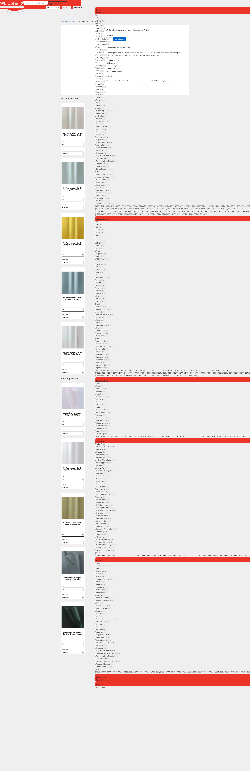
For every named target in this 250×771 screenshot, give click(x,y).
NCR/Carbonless (104, 505)
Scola (99, 328)
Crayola (100, 391)
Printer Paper (103, 193)
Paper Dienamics (104, 142)
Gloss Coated (103, 179)
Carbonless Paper (104, 177)
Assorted (101, 269)
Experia (101, 129)
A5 (98, 18)
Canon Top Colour (104, 111)
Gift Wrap (101, 478)
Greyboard (101, 182)
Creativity (101, 394)
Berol (99, 386)
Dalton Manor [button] (101, 685)
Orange (101, 87)
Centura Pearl (104, 309)
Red (99, 95)
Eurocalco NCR (103, 126)
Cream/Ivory (102, 76)
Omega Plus (102, 137)
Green (100, 81)
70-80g (101, 49)
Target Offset (102, 158)
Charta (100, 582)
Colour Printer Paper (106, 460)
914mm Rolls (102, 44)
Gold (99, 79)
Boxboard (101, 452)
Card (100, 256)
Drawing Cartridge (104, 346)
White (101, 65)
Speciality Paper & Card (106, 529)
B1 (99, 36)
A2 (98, 235)
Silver (99, 97)
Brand (97, 103)
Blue (100, 71)
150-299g (102, 57)
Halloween (102, 484)
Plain (100, 362)
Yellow (100, 100)
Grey (100, 84)
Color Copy (101, 113)
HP (98, 616)
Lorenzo (100, 624)
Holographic (102, 349)
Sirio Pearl (102, 330)
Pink (99, 89)
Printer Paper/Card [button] (103, 13)
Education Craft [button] (102, 381)
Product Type (100, 407)
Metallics (101, 352)
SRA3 (100, 26)
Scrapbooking (103, 365)
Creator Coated (103, 598)
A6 (98, 224)
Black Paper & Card (105, 447)
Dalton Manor (102, 121)
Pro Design (101, 150)
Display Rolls (102, 344)
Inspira (100, 132)
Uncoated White (104, 542)
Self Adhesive (102, 198)
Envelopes (101, 473)
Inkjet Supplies (103, 492)
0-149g (101, 55)
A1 (98, 238)
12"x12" (100, 240)
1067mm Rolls (102, 42)
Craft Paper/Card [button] (102, 219)
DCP (99, 124)
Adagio (100, 105)
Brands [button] (99, 561)
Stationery (101, 428)
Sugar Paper (102, 431)
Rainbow (100, 402)
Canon (100, 108)
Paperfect (101, 140)
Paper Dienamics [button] (102, 680)
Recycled (101, 195)
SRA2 (100, 28)
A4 (99, 20)
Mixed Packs (102, 354)
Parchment (102, 357)
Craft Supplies (103, 412)
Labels (100, 187)
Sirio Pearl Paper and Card (108, 653)
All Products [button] (100, 442)
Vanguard (102, 166)
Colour (97, 63)
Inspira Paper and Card (106, 619)
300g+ (100, 60)
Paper (101, 254)
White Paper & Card (105, 550)
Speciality (101, 368)
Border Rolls (102, 341)
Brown (100, 73)
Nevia (100, 134)
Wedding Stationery (106, 545)
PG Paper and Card (105, 643)
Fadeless (100, 320)
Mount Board (103, 423)
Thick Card (102, 259)
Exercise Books (103, 476)
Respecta (101, 153)
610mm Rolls (102, 39)
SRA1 (100, 31)
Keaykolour (102, 621)
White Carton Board (105, 203)
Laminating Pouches (105, 494)
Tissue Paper (102, 434)
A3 (99, 23)
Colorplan (101, 116)
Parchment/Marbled (105, 510)
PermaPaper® (103, 148)
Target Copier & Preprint (106, 161)
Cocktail (100, 312)
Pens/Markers (102, 426)
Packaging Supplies (104, 508)
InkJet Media (102, 185)
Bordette (101, 307)
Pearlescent (103, 360)
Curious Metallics (104, 315)
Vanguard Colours (105, 664)
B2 (99, 34)
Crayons (100, 415)
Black (100, 68)
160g (100, 52)
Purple (100, 92)
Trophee (102, 164)
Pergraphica (102, 145)
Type (97, 172)
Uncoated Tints (104, 539)
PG (99, 322)
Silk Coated (102, 201)
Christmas (102, 455)
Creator (100, 119)
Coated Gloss (103, 457)
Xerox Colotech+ (104, 169)
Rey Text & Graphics (105, 156)
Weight (97, 47)
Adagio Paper (103, 566)
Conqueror (101, 587)
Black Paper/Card (104, 174)
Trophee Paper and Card (108, 661)
